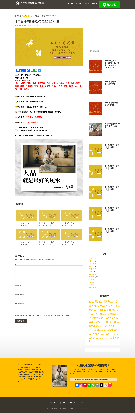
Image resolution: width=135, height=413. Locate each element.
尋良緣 (113, 314)
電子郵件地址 (20, 295)
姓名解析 (91, 264)
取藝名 (108, 314)
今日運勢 (101, 310)
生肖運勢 (94, 330)
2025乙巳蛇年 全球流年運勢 (111, 103)
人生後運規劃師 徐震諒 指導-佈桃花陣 (112, 125)
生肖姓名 (91, 282)
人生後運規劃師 (100, 306)
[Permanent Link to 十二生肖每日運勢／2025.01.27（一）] (49, 211)
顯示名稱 (18, 286)
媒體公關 (91, 266)
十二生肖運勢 (95, 313)
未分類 (90, 272)
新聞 (100, 318)
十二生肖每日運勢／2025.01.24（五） (46, 243)
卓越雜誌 (104, 314)
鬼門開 (105, 338)
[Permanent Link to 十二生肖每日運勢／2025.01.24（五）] (49, 230)
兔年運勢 (110, 310)
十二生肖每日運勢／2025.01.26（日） (68, 224)
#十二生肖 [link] (34, 135)
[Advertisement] (104, 29)
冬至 (117, 310)
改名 (91, 318)
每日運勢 (91, 277)
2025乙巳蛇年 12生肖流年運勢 (111, 82)
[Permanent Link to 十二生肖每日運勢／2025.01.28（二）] (26, 211)
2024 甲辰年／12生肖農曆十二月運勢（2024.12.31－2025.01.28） (112, 64)
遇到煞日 (110, 334)
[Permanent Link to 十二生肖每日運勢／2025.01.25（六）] (26, 230)
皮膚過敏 (101, 330)
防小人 (92, 337)
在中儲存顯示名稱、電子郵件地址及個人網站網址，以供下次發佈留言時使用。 (43, 315)
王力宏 (104, 326)
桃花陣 (104, 322)
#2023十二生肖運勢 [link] (22, 135)
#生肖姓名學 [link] (48, 135)
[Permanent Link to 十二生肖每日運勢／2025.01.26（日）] (71, 211)
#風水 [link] (40, 135)
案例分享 (91, 274)
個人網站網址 (19, 304)
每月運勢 (91, 279)
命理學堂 (91, 258)
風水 (98, 338)
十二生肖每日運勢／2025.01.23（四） (68, 243)
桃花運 (97, 322)
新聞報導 (91, 269)
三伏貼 (111, 302)
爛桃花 (100, 326)
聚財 (108, 330)
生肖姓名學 (111, 325)
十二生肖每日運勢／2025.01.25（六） (23, 243)
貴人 (97, 333)
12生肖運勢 (103, 301)
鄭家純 (116, 334)
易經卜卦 (110, 318)
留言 (17, 264)
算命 (105, 330)
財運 (92, 333)
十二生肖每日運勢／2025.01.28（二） (23, 224)
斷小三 (104, 317)
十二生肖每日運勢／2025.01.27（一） (46, 224)
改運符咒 (95, 318)
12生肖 (93, 301)
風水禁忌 (102, 338)
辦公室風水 (103, 334)
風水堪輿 (91, 287)
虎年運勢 (113, 329)
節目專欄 (91, 285)
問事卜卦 (91, 261)
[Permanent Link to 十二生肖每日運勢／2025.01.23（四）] (71, 230)
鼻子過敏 (110, 338)
